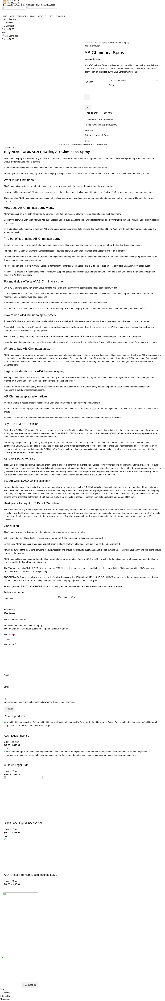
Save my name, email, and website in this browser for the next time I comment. (39, 702)
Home (87, 42)
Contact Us (117, 912)
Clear (111, 85)
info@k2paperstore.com (16, 3)
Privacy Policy (118, 898)
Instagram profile (147, 898)
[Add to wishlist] (28, 730)
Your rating (9, 635)
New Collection (146, 903)
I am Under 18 (29, 985)
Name (7, 675)
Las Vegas (89, 922)
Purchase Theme (147, 922)
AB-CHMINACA (21, 430)
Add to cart (92, 113)
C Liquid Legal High (16, 765)
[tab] (63, 144)
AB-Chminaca (56, 168)
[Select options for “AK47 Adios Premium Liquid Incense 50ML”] (7, 869)
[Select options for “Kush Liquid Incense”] (7, 730)
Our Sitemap (117, 922)
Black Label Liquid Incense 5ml (23, 823)
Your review (10, 644)
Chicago (88, 917)
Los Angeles (90, 912)
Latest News (117, 917)
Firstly (75, 321)
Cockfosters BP (91, 907)
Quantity (89, 82)
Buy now (108, 113)
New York (88, 898)
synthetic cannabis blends (63, 559)
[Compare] (21, 730)
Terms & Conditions (121, 907)
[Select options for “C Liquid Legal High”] (7, 760)
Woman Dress (145, 907)
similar (155, 408)
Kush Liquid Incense (16, 735)
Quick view (14, 730)
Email (7, 687)
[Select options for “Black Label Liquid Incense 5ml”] (7, 818)
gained (111, 471)
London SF (89, 903)
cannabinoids (124, 408)
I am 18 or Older (10, 985)
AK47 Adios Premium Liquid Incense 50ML (30, 874)
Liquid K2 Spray (100, 42)
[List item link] (20, 935)
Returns (115, 903)
